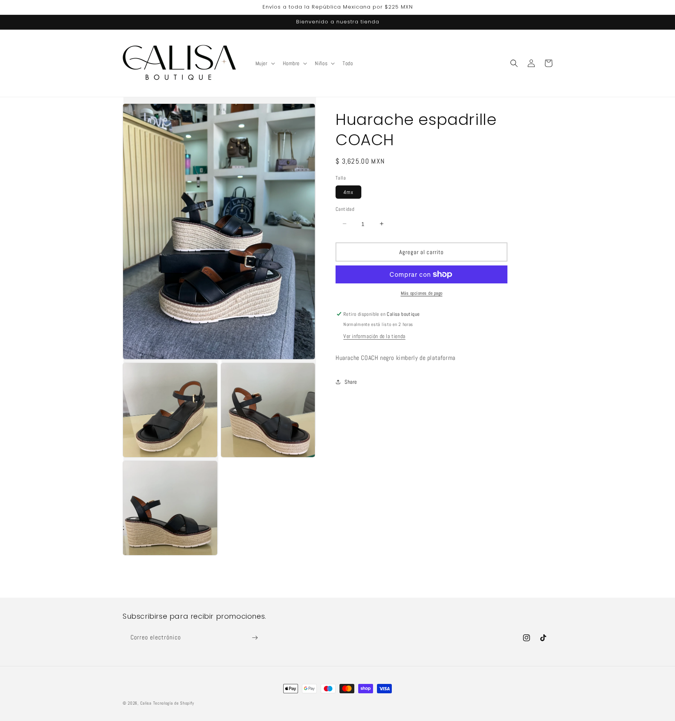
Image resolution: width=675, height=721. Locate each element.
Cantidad (345, 208)
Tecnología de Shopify (173, 703)
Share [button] (351, 381)
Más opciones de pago (422, 293)
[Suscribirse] (254, 637)
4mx (348, 191)
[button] (264, 63)
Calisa (146, 703)
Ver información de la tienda (374, 336)
